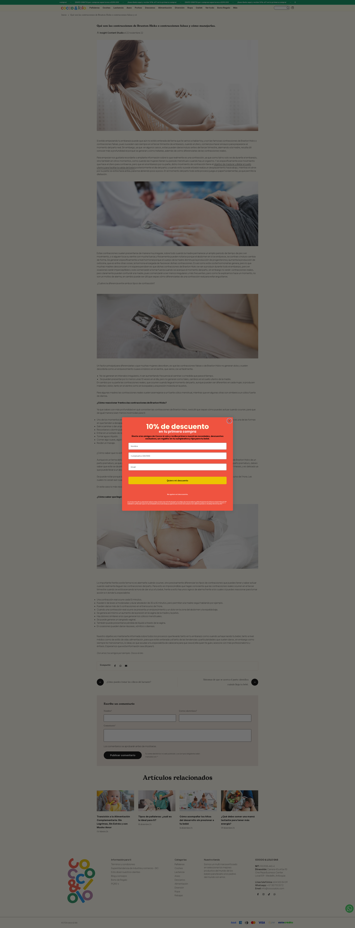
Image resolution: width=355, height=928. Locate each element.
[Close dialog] (229, 420)
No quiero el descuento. (177, 494)
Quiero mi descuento (177, 480)
